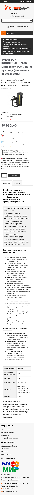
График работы (8, 432)
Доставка (5, 435)
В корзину (14, 175)
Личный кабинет (25, 2)
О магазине (6, 430)
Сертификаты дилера (10, 438)
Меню (5, 2)
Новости (5, 449)
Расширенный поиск (9, 446)
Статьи (5, 451)
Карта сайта (6, 454)
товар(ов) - (22, 26)
